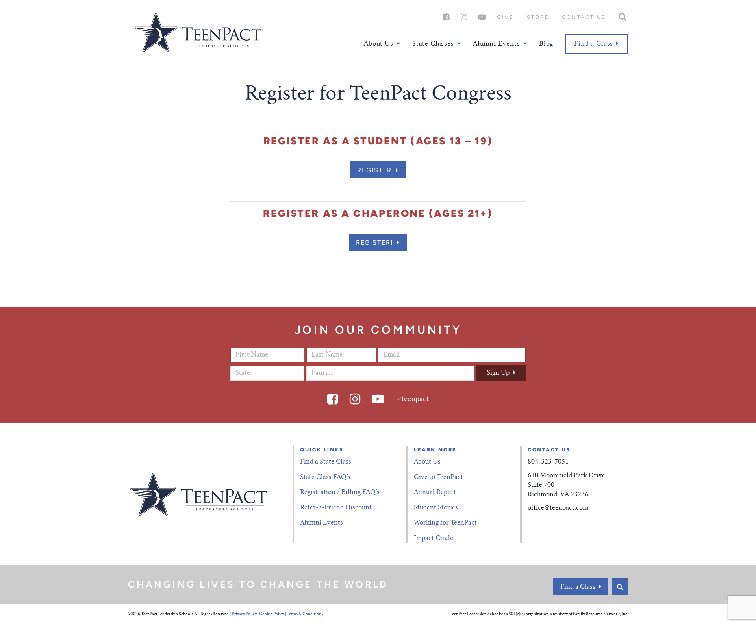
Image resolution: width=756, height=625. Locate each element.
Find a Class (593, 44)
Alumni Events (321, 523)
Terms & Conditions (305, 614)
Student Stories (436, 508)
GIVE (505, 17)
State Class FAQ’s (325, 477)
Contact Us (584, 17)
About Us (427, 462)
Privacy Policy (244, 614)
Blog (546, 44)
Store (538, 17)
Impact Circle (433, 538)
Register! (374, 242)
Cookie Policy (271, 614)
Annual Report (435, 492)
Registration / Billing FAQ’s (340, 492)
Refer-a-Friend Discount (336, 508)
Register (374, 170)
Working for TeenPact (445, 523)
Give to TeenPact (438, 477)
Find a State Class (325, 462)
